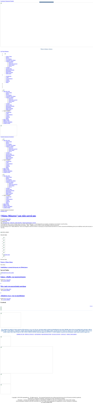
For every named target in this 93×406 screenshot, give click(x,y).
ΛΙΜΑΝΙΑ (12, 222)
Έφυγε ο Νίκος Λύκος (7, 262)
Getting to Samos (9, 61)
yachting (8, 67)
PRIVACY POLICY (29, 334)
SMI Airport (8, 73)
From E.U (11, 62)
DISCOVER (7, 83)
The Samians (9, 59)
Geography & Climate (11, 60)
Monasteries (8, 71)
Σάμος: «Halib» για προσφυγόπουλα (13, 277)
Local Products (9, 78)
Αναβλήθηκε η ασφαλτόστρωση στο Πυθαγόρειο (14, 267)
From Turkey (11, 65)
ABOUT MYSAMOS (72, 334)
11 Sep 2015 (8, 279)
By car (10, 66)
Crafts (7, 77)
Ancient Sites (9, 68)
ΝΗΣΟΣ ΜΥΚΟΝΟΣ (27, 222)
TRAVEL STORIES (9, 86)
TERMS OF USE (20, 334)
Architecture (8, 76)
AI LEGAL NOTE (56, 334)
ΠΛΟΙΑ (34, 222)
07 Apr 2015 (8, 298)
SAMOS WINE (8, 87)
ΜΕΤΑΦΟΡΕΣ (18, 222)
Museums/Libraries (10, 70)
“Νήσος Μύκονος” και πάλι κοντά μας (18, 216)
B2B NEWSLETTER (46, 334)
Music (7, 82)
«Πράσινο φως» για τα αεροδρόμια (13, 296)
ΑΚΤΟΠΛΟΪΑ (6, 222)
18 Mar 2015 (8, 219)
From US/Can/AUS (13, 63)
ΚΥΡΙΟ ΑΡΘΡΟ (6, 220)
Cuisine (7, 79)
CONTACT (63, 334)
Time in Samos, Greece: (46, 49)
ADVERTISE (38, 334)
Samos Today (9, 56)
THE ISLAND (8, 55)
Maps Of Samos (9, 72)
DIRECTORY (8, 85)
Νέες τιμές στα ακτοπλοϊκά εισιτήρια (13, 286)
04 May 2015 (8, 289)
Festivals (8, 81)
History (7, 57)
